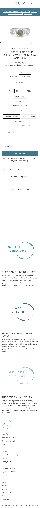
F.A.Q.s (4, 451)
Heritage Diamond (20, 105)
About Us (5, 434)
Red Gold (13, 77)
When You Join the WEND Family (19, 505)
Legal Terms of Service (9, 472)
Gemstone (20, 101)
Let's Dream (6, 475)
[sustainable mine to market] (20, 250)
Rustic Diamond (29, 116)
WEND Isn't (5, 499)
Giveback (5, 458)
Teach (4, 496)
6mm (23, 125)
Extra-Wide (19, 96)
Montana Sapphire (11, 116)
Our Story (5, 482)
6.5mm (31, 125)
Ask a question (11, 169)
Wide (29, 91)
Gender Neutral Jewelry (10, 455)
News (3, 479)
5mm (15, 125)
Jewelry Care (6, 462)
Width (20, 87)
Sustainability (6, 492)
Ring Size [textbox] (6, 142)
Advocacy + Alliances (9, 438)
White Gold (25, 77)
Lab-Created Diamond (19, 111)
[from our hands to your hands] (20, 312)
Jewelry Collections (8, 468)
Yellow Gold (19, 82)
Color (20, 73)
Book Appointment (8, 441)
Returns (4, 489)
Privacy (4, 486)
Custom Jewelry (7, 448)
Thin (10, 91)
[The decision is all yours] (20, 375)
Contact (4, 444)
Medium (19, 91)
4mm (7, 125)
